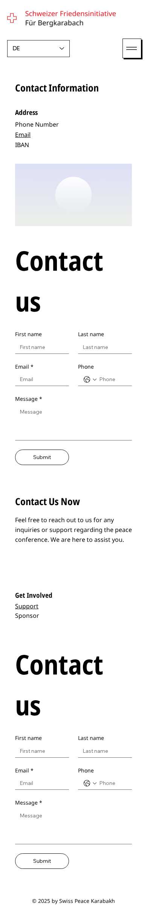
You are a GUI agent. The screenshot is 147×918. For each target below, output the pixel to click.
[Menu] (131, 48)
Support (26, 606)
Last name (91, 334)
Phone (86, 366)
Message (28, 398)
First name (28, 334)
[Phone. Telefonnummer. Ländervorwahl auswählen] (90, 379)
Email (23, 134)
